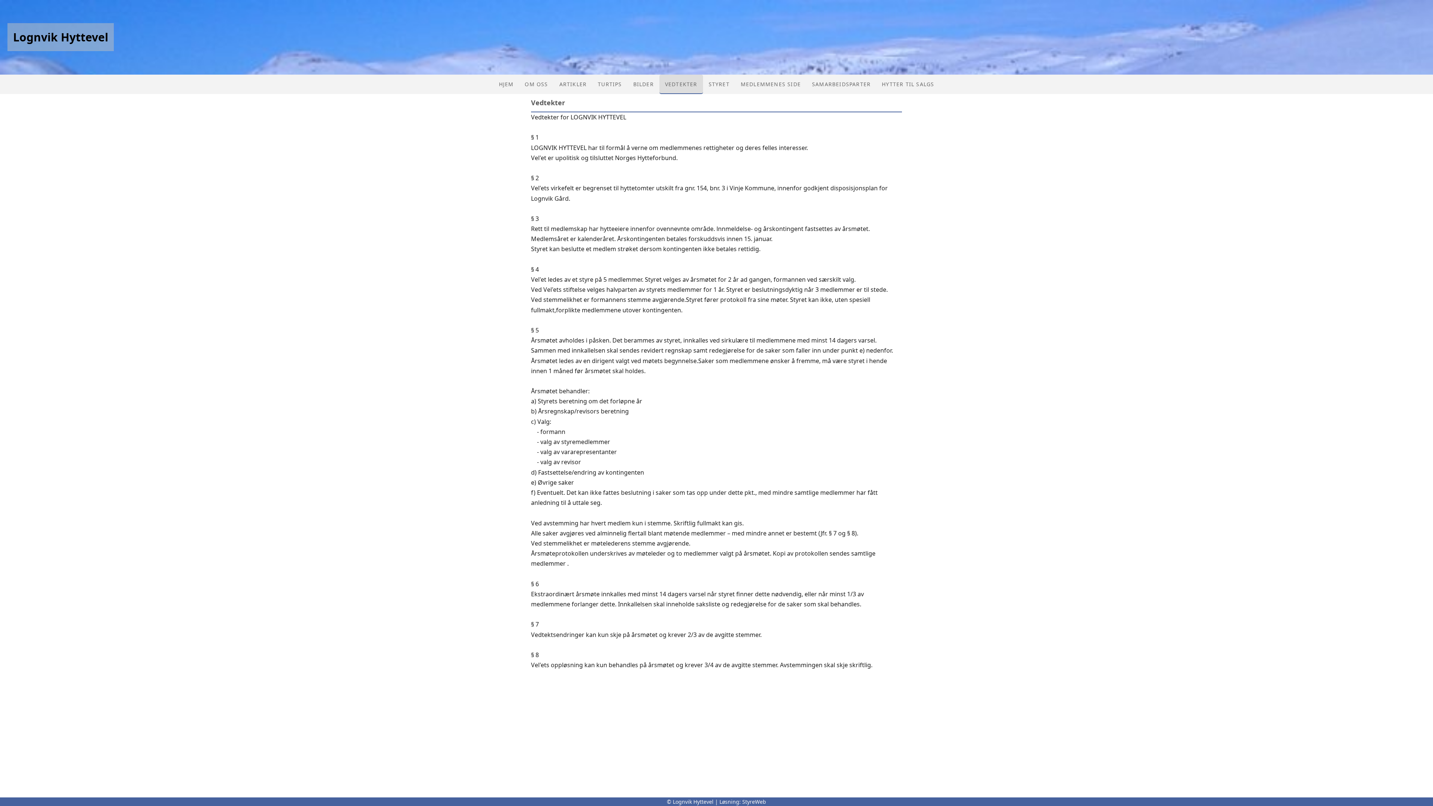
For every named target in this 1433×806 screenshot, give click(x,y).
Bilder (643, 84)
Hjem (506, 84)
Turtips (610, 84)
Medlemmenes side (771, 84)
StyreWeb (754, 801)
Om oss (536, 84)
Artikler (573, 84)
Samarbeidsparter (841, 84)
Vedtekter (681, 84)
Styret (719, 84)
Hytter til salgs (908, 84)
